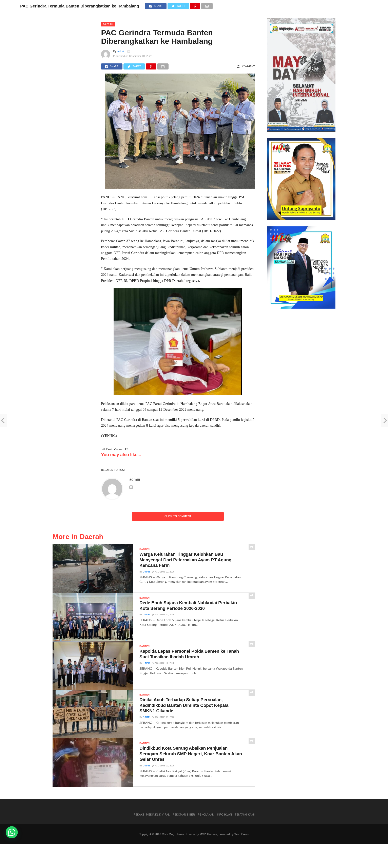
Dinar (146, 571)
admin (121, 51)
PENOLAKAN (206, 814)
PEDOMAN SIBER (184, 814)
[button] (12, 832)
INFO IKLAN (224, 814)
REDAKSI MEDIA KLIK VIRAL (152, 814)
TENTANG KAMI (245, 814)
